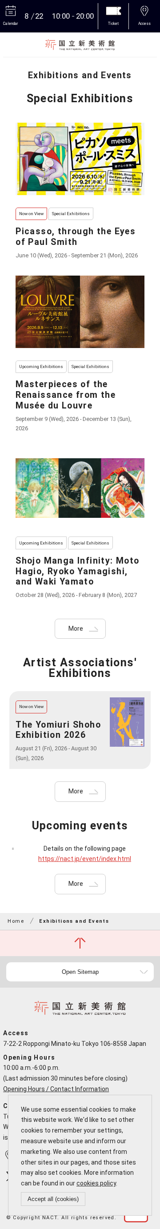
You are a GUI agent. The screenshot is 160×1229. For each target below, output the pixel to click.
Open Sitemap (80, 972)
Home (16, 921)
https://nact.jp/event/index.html (84, 858)
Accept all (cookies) (53, 1199)
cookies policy (96, 1183)
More (75, 628)
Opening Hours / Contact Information (56, 1089)
